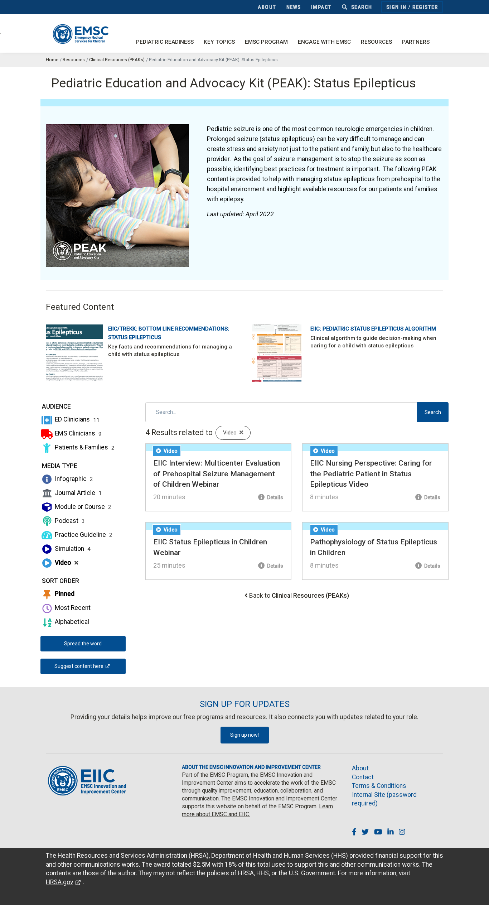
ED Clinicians (76, 419)
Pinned (63, 593)
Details (274, 497)
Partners (416, 42)
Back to (299, 595)
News (293, 7)
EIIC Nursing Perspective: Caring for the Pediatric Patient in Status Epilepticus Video (371, 473)
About (267, 7)
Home (52, 59)
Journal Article (77, 492)
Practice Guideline (82, 534)
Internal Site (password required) (384, 799)
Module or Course (82, 506)
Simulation (72, 548)
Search (360, 7)
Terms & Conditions (379, 785)
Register (425, 7)
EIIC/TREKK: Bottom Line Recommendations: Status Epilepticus (168, 333)
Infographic (73, 478)
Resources (376, 42)
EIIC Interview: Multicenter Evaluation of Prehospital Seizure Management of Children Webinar (216, 473)
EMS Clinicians (77, 433)
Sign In (396, 7)
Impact (321, 7)
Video (65, 562)
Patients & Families (84, 447)
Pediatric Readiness (165, 42)
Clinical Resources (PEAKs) (117, 59)
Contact (363, 777)
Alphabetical (71, 621)
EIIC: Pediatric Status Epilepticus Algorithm (373, 329)
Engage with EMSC (324, 42)
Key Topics (219, 42)
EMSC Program (266, 42)
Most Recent (72, 607)
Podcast (69, 520)
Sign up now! (244, 735)
